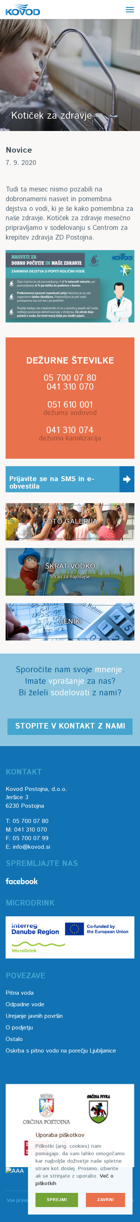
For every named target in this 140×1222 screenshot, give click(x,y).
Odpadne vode (25, 1004)
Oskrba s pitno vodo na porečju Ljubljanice (61, 1051)
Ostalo (14, 1039)
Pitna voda (20, 993)
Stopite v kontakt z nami (70, 726)
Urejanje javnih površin (34, 1016)
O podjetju (19, 1027)
